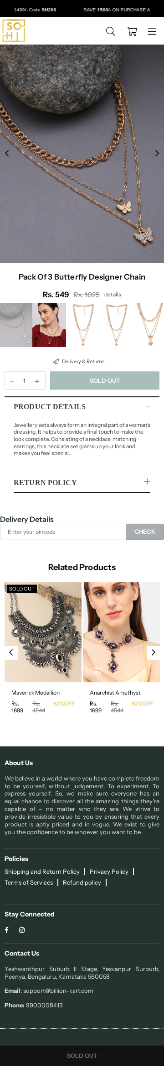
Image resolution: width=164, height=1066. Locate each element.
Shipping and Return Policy (42, 871)
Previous (7, 153)
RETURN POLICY (45, 482)
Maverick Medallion (35, 692)
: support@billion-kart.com (56, 990)
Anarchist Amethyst (115, 692)
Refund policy (82, 882)
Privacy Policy (109, 871)
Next (157, 153)
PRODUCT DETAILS (50, 406)
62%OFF (64, 703)
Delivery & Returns (82, 361)
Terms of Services (29, 882)
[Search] (110, 31)
